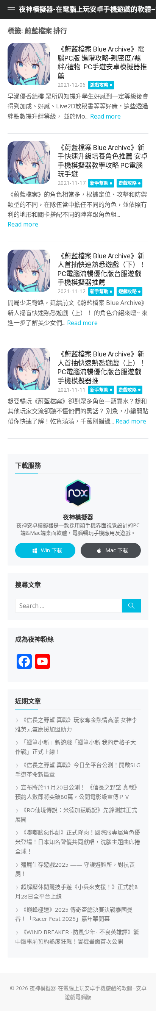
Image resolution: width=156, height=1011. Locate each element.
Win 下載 (51, 550)
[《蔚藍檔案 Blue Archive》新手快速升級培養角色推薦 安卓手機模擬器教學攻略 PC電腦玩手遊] (29, 162)
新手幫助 (99, 183)
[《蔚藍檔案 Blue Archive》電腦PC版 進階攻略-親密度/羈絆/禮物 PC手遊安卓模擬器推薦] (29, 64)
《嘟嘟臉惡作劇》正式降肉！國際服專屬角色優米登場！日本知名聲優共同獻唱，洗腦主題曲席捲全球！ (77, 841)
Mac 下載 (116, 550)
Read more (105, 116)
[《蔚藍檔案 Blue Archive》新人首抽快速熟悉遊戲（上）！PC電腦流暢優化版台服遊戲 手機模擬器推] (29, 369)
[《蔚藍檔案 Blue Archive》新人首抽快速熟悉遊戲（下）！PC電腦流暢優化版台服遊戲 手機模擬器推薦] (29, 271)
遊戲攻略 (99, 85)
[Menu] (11, 9)
